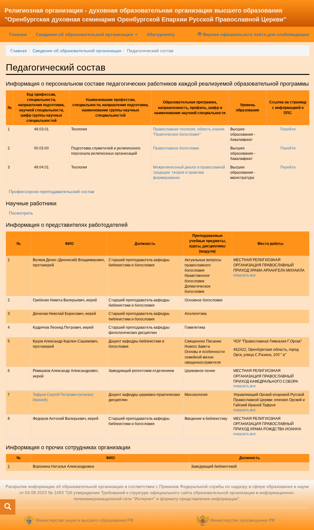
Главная (20, 34)
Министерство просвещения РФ (242, 520)
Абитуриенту (161, 34)
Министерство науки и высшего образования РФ (84, 520)
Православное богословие (176, 148)
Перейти (288, 129)
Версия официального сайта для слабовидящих (255, 34)
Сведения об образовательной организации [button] (85, 34)
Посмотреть (21, 213)
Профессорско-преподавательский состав (51, 191)
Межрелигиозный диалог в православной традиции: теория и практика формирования (189, 172)
